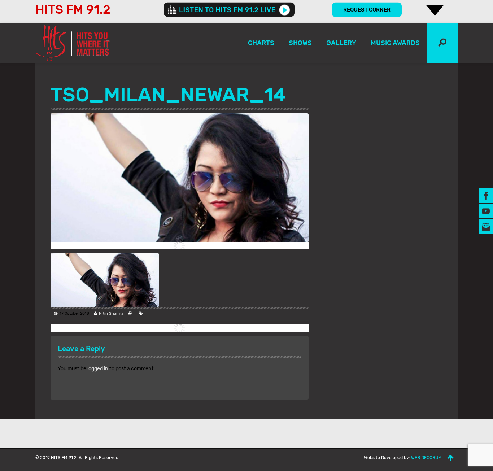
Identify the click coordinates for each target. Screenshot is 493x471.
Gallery (341, 43)
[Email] (486, 226)
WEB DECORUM (426, 457)
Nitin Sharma (111, 313)
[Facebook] (486, 195)
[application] (229, 10)
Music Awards (395, 43)
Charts (261, 43)
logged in (97, 369)
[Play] (284, 10)
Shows (300, 43)
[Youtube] (486, 211)
